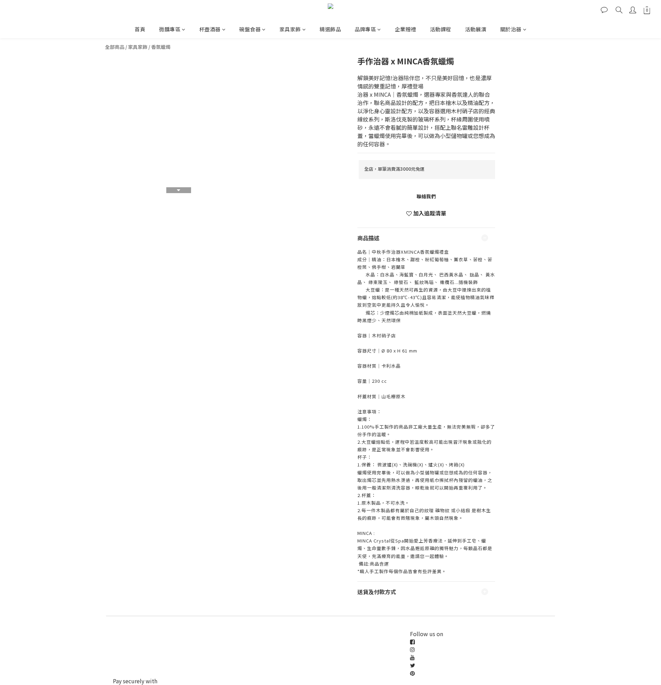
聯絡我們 (426, 196)
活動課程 (440, 29)
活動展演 (475, 29)
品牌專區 (365, 29)
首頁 (140, 29)
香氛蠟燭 (160, 46)
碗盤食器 (250, 29)
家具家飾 (290, 29)
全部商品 (114, 46)
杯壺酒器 (210, 29)
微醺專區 (169, 29)
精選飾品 (330, 29)
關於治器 (511, 29)
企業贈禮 (405, 29)
